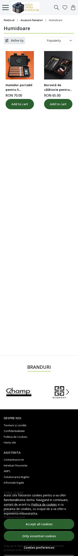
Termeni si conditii (15, 425)
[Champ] (19, 400)
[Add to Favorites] (28, 74)
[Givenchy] (59, 400)
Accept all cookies (39, 524)
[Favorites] (64, 7)
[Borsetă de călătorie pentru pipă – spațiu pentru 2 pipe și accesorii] (58, 65)
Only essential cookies (39, 536)
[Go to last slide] (10, 392)
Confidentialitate (14, 431)
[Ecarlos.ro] (26, 7)
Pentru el (9, 20)
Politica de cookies (44, 504)
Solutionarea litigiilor (17, 477)
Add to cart (19, 104)
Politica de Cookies (15, 437)
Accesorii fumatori (32, 20)
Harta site (10, 442)
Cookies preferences (39, 548)
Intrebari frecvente (15, 465)
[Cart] (73, 7)
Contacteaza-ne (14, 459)
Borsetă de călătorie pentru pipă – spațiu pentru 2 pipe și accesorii (57, 88)
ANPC (7, 471)
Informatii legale (14, 482)
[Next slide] (67, 392)
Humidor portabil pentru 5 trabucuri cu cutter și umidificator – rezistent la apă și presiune (19, 88)
